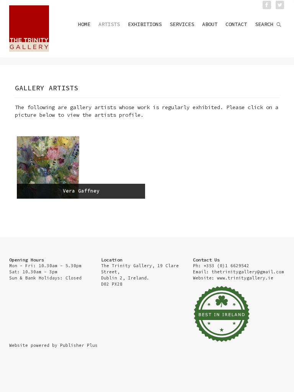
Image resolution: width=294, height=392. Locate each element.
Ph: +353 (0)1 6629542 (221, 265)
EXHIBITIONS (145, 24)
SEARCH (265, 24)
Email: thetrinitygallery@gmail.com (238, 271)
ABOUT (209, 24)
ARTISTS (109, 24)
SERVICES (182, 24)
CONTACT (236, 24)
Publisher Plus (79, 345)
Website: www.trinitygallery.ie (233, 278)
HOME (84, 24)
